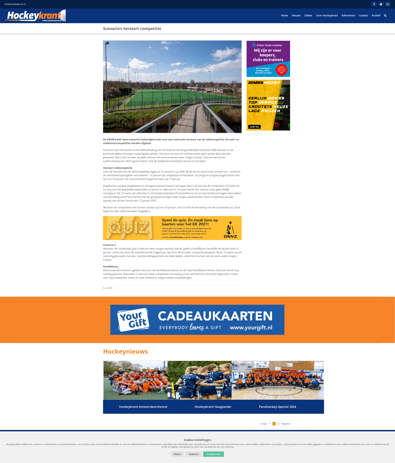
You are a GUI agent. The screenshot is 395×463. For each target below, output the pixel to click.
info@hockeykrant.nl (15, 4)
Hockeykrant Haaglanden (214, 407)
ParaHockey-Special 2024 (277, 407)
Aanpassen (194, 454)
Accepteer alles (213, 454)
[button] (385, 15)
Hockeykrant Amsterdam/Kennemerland (149, 407)
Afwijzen (177, 454)
